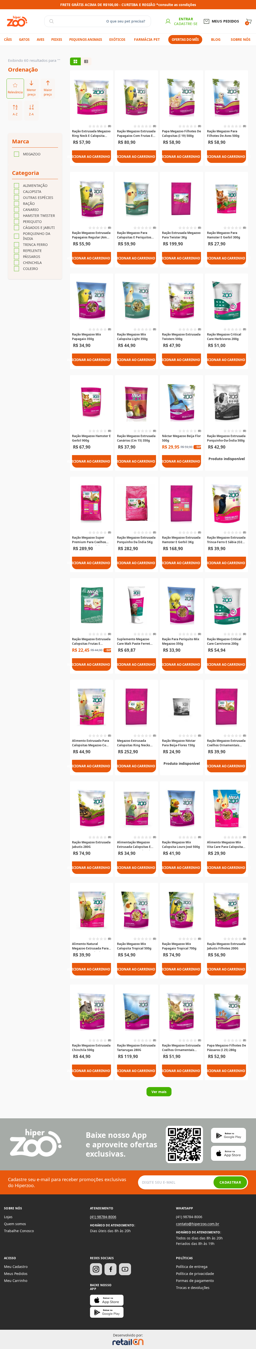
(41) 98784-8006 (103, 1216)
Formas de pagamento (195, 1280)
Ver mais (159, 1091)
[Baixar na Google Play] (107, 1312)
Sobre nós (240, 39)
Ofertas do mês (185, 39)
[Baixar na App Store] (107, 1300)
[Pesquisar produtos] (52, 21)
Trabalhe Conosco (19, 1230)
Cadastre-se (186, 23)
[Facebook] (110, 1269)
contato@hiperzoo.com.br (197, 1223)
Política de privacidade (195, 1273)
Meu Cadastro (16, 1266)
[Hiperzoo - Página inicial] (17, 21)
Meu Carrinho (15, 1280)
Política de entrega (192, 1266)
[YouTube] (125, 1269)
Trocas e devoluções (193, 1287)
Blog (215, 39)
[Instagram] (96, 1269)
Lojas (8, 1216)
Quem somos (15, 1223)
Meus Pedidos (16, 1273)
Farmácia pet (147, 39)
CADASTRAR (230, 1182)
